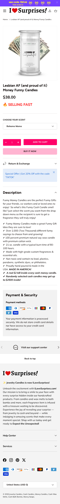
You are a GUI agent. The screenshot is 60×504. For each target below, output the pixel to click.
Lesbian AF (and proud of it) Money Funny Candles (31, 19)
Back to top (30, 358)
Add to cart (40, 142)
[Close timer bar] (57, 2)
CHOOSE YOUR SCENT (14, 119)
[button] (56, 11)
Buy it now (30, 151)
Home (5, 19)
